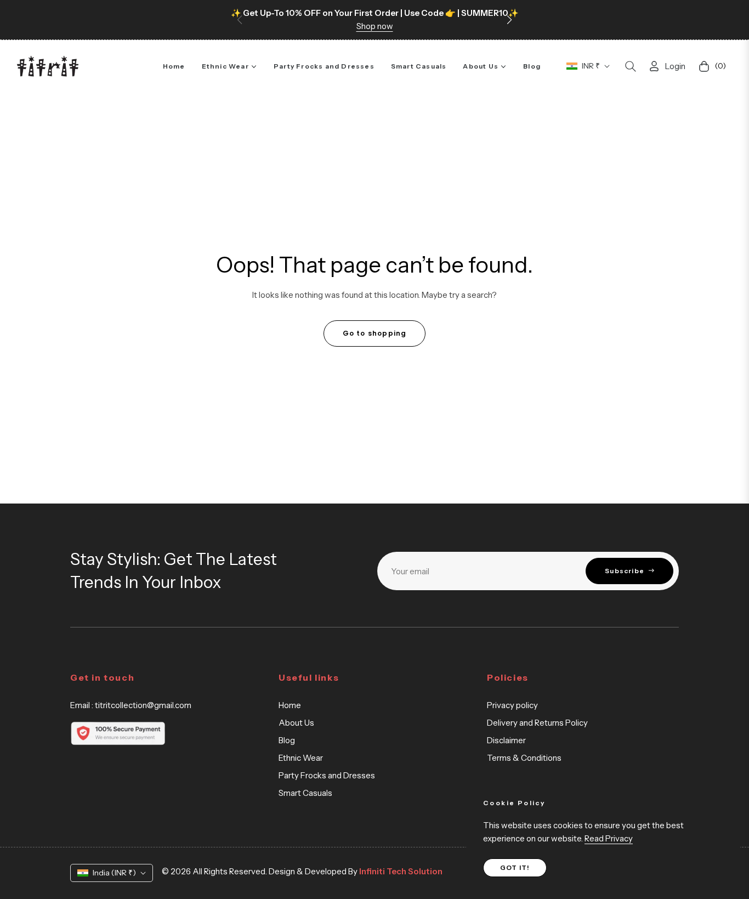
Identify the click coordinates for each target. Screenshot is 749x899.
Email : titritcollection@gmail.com (130, 705)
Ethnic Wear (301, 758)
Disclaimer (506, 740)
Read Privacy (609, 838)
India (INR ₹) (114, 873)
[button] (509, 20)
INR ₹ (591, 66)
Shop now (374, 26)
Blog (287, 740)
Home (290, 705)
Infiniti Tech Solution (400, 871)
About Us (296, 722)
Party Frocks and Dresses (327, 775)
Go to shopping (375, 333)
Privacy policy (512, 705)
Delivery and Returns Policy (537, 722)
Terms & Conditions (524, 758)
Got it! (515, 867)
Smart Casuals (305, 793)
